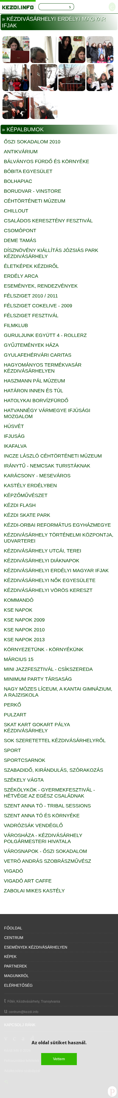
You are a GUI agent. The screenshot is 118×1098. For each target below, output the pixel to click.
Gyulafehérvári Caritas (37, 355)
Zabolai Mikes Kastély (34, 890)
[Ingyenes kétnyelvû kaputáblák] (99, 49)
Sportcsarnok (24, 760)
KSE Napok (18, 610)
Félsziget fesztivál (31, 315)
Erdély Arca (21, 276)
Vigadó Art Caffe (28, 881)
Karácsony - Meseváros (37, 475)
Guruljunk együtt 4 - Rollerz (45, 335)
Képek (10, 956)
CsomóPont (20, 230)
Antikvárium (21, 151)
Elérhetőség (18, 985)
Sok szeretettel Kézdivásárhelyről (55, 740)
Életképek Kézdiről (31, 266)
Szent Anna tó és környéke (42, 815)
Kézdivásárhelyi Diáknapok (41, 560)
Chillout (16, 211)
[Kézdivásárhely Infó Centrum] (18, 6)
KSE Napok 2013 (24, 639)
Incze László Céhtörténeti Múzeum (53, 456)
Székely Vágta (24, 780)
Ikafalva (15, 446)
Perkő (12, 705)
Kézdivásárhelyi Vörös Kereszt (48, 590)
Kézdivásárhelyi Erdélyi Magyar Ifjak (56, 570)
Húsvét (14, 426)
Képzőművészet (25, 495)
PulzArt (15, 714)
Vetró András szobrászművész (47, 861)
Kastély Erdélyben (30, 485)
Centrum (13, 937)
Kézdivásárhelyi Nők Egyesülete (49, 580)
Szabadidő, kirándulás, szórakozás (53, 770)
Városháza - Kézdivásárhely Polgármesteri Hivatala (43, 838)
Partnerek (15, 966)
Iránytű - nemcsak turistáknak (47, 466)
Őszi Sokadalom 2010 (32, 141)
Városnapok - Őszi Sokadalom (45, 851)
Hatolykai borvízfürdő (36, 400)
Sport (12, 750)
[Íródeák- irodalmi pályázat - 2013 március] (15, 49)
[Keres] (70, 6)
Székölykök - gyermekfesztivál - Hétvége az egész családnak (49, 793)
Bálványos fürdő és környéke (46, 161)
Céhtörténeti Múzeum (34, 201)
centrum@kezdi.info (23, 1012)
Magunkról (16, 976)
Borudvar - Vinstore (32, 191)
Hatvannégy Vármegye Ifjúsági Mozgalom (47, 413)
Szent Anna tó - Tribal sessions (47, 805)
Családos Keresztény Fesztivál (48, 220)
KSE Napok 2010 (24, 629)
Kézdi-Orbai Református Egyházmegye (57, 525)
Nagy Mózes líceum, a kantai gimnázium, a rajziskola (58, 692)
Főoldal (13, 928)
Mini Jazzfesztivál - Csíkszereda (48, 669)
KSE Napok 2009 (24, 620)
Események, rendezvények (41, 286)
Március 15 (18, 659)
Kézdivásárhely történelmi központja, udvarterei (58, 538)
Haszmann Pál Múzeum (34, 381)
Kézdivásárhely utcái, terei (42, 551)
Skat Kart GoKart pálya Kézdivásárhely (37, 727)
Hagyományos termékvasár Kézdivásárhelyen (43, 368)
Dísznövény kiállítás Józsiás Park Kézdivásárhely (51, 253)
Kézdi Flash (20, 505)
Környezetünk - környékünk (43, 649)
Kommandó (18, 600)
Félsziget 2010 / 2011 (31, 296)
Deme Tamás (20, 240)
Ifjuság (14, 436)
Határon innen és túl (33, 390)
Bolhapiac (18, 181)
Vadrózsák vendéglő (33, 825)
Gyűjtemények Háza (31, 345)
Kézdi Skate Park (27, 515)
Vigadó (13, 871)
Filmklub (16, 325)
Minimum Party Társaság (38, 679)
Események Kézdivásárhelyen (35, 947)
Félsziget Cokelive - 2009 (38, 305)
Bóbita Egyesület (28, 171)
